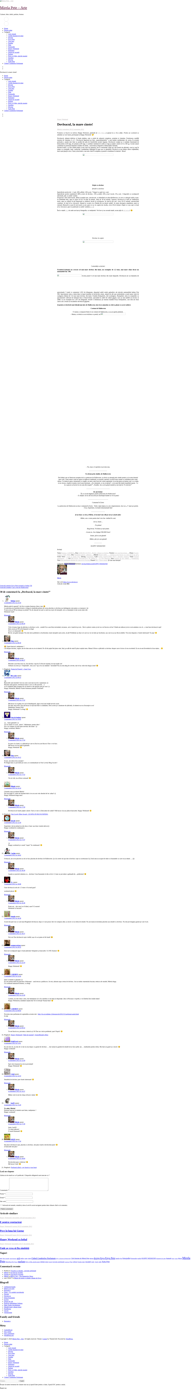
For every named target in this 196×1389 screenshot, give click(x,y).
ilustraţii (168, 1258)
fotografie (126, 1258)
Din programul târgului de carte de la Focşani (75, 560)
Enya (102, 1258)
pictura (42, 1262)
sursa (91, 207)
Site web (3, 1201)
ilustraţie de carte (161, 1258)
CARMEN (70, 553)
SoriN (13, 1103)
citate (29, 1258)
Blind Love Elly (9, 1288)
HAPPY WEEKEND (101, 564)
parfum (21, 1261)
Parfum (10, 54)
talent (83, 1262)
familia (118, 1258)
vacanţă (88, 1262)
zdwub (13, 821)
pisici (46, 1262)
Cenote (44, 1339)
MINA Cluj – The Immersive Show (21, 1276)
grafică (139, 1258)
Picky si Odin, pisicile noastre (17, 56)
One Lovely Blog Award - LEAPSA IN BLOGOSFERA (29, 814)
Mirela (59, 129)
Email (2, 1197)
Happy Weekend (13, 49)
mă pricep (126, 210)
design (91, 1258)
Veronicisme (8, 1312)
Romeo (63, 553)
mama (176, 1258)
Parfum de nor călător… (122, 558)
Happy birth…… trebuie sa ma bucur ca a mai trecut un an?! (118, 555)
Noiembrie (89, 557)
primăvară (67, 1262)
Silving (13, 601)
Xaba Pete (11, 61)
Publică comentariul (6, 1209)
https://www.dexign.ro (70, 582)
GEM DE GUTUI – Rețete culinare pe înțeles (93, 553)
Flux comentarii (9, 1333)
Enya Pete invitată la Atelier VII (16, 586)
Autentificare (8, 1330)
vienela (13, 916)
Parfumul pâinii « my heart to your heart (24, 1167)
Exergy (6, 1300)
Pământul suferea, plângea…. (83, 555)
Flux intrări (7, 1332)
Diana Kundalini (9, 1298)
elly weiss (14, 676)
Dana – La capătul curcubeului (14, 1292)
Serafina (10, 58)
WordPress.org (9, 1335)
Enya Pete (11, 39)
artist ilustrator (13, 1258)
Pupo (71, 1262)
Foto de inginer (16, 717)
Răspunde (7, 615)
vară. (92, 1262)
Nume (2, 1194)
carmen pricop (16, 945)
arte (1, 1258)
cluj (57, 1258)
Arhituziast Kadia (9, 1287)
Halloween (90, 564)
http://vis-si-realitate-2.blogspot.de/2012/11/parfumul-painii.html (58, 1014)
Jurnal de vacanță (13, 52)
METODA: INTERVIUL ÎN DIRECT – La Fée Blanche (90, 558)
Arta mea (11, 41)
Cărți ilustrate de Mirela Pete (80, 1258)
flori (121, 1258)
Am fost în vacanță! (16, 1272)
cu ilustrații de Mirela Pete (64, 1258)
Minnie (13, 786)
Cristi (12, 1074)
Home (6, 28)
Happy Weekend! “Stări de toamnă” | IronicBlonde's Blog (29, 1035)
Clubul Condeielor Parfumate (13, 63)
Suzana (6, 1274)
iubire (173, 1258)
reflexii (75, 1262)
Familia (10, 43)
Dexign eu (7, 1296)
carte (25, 1258)
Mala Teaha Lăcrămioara (12, 1305)
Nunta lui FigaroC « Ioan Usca (21, 669)
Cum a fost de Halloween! (14, 587)
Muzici (16, 1262)
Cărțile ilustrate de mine (15, 36)
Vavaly (6, 1311)
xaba (100, 1262)
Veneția (96, 1262)
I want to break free (73, 557)
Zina (12, 641)
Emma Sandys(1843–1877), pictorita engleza (113, 557)
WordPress (69, 1339)
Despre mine (8, 30)
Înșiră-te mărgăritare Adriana (13, 1303)
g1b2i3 (13, 1139)
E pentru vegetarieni (11, 1222)
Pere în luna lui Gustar (12, 1230)
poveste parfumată (58, 1262)
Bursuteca (7, 1290)
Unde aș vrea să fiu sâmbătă (14, 1248)
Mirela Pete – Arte (13, 8)
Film (9, 45)
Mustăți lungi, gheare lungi (12, 1307)
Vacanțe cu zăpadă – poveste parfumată (23, 1271)
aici (66, 210)
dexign (97, 1258)
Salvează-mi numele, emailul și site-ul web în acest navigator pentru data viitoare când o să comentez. (35, 1205)
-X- (12, 882)
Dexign (10, 38)
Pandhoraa (135, 558)
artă (18, 1258)
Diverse (10, 60)
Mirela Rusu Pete (10, 1262)
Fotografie (11, 47)
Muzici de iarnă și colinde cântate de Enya (27, 1278)
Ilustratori (11, 50)
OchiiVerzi (14, 1041)
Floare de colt (8, 1301)
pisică (50, 1262)
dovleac (83, 564)
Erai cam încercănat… (121, 553)
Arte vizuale (12, 34)
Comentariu (4, 1190)
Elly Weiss (101, 133)
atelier (22, 1258)
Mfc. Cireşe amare (101, 560)
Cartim (13, 853)
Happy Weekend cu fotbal (13, 1239)
